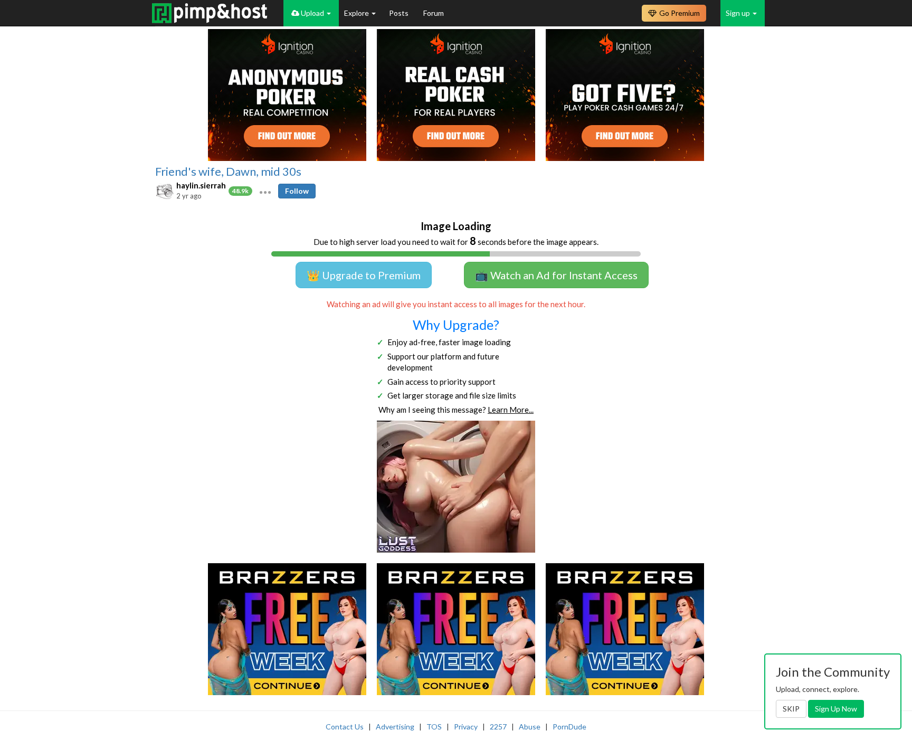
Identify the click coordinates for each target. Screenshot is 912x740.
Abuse (529, 726)
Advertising (395, 726)
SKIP (791, 708)
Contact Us (345, 726)
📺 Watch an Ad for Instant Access (556, 275)
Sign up (739, 12)
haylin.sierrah (201, 185)
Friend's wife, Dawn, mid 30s (228, 171)
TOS (434, 726)
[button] (265, 191)
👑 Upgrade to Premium (364, 275)
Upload (312, 12)
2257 (498, 726)
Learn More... (511, 409)
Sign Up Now (836, 708)
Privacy (466, 726)
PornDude (569, 726)
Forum (433, 12)
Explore (357, 12)
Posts (399, 12)
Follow (297, 190)
